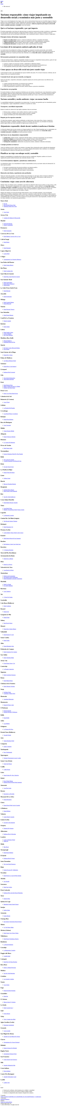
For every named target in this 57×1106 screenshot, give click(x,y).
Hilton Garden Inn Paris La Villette (12, 386)
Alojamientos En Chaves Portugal (11, 1042)
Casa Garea (6, 212)
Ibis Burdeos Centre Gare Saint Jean (12, 544)
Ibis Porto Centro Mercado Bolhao (12, 348)
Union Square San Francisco (10, 1059)
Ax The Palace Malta (9, 927)
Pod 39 (5, 203)
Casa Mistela (7, 723)
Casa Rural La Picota (9, 570)
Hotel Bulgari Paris (8, 385)
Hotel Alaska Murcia (8, 265)
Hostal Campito (7, 321)
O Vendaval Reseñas (8, 550)
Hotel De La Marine (8, 558)
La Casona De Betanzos (9, 442)
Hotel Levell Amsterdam (9, 576)
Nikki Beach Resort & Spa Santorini (12, 538)
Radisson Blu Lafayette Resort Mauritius (13, 893)
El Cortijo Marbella (8, 585)
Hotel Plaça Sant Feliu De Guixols (12, 276)
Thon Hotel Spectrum (9, 379)
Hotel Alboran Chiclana (9, 686)
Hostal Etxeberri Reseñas (9, 990)
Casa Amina (6, 984)
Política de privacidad (24, 1096)
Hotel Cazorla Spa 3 (8, 1007)
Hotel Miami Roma (8, 680)
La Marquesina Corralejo (9, 950)
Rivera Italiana (7, 1071)
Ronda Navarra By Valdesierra (11, 870)
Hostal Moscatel (7, 303)
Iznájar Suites (7, 910)
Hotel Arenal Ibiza (8, 282)
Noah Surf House (8, 763)
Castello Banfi (7, 956)
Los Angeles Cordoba (9, 979)
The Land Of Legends (9, 459)
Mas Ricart (6, 847)
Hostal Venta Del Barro (9, 472)
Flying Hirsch (7, 1013)
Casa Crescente (7, 425)
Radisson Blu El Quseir (9, 858)
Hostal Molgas (7, 811)
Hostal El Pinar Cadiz (9, 705)
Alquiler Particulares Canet (10, 1076)
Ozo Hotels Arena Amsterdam (11, 577)
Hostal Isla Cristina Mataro (10, 629)
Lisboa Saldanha (7, 333)
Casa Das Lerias (7, 788)
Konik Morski (7, 916)
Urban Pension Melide (9, 431)
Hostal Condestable (8, 225)
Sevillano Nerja (7, 692)
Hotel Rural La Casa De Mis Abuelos (12, 875)
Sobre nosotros (4, 1096)
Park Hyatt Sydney (8, 623)
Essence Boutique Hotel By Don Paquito (13, 454)
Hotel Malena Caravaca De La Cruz (12, 236)
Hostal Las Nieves (8, 564)
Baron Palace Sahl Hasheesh (10, 491)
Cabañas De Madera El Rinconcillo (12, 218)
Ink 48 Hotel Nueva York (9, 205)
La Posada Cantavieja (9, 669)
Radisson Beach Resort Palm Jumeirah (13, 782)
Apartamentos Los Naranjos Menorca (12, 259)
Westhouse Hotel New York (10, 206)
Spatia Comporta (7, 746)
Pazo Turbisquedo (8, 752)
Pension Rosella (7, 710)
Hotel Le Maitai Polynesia (10, 967)
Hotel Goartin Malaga (9, 302)
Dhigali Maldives (8, 340)
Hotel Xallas (6, 640)
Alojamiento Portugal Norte (10, 1053)
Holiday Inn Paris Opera (9, 387)
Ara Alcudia (6, 881)
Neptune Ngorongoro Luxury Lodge (12, 758)
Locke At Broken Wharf (9, 839)
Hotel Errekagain (8, 296)
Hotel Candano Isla (8, 271)
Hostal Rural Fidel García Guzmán (12, 805)
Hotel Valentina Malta (9, 657)
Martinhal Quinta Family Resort (11, 904)
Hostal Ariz (6, 611)
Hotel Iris (6, 996)
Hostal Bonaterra (8, 799)
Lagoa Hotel (6, 253)
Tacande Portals (7, 735)
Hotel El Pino (7, 898)
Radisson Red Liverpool (9, 372)
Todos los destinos (5, 1102)
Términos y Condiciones (35, 1096)
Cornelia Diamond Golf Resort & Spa (12, 461)
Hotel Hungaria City (8, 527)
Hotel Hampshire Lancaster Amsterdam (13, 578)
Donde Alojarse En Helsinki (10, 1048)
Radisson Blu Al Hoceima (10, 834)
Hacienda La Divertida (9, 794)
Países (10, 1102)
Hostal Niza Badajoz (8, 419)
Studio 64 (6, 841)
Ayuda (9, 1096)
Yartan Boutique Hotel (9, 740)
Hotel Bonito (7, 285)
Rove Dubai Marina (8, 781)
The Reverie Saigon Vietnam (10, 521)
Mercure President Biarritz (10, 484)
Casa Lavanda (7, 1030)
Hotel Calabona (7, 606)
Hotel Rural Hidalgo (8, 852)
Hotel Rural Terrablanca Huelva (11, 939)
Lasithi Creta (7, 1082)
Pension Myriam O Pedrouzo (10, 712)
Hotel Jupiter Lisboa (8, 332)
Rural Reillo (6, 717)
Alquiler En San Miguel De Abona (12, 1036)
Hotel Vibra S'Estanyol (9, 283)
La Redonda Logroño (9, 515)
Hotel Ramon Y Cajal (9, 634)
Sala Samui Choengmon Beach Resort (13, 921)
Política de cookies (15, 1096)
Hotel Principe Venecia (9, 309)
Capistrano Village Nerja (9, 693)
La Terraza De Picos (8, 729)
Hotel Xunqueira (7, 230)
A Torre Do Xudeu (8, 597)
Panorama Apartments (9, 1025)
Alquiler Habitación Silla (9, 1065)
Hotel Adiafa (7, 326)
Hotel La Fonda (7, 584)
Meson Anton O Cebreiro (10, 1002)
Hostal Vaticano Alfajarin (9, 436)
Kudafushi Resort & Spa (9, 342)
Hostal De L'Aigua (8, 355)
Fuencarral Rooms (8, 223)
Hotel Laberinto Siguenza (10, 675)
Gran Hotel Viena (8, 508)
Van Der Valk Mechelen (9, 973)
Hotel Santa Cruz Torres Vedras (11, 933)
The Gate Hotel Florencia (10, 864)
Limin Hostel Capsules (9, 817)
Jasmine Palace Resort (9, 489)
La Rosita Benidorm (8, 944)
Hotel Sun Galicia (8, 887)
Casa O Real (7, 402)
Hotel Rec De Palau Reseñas (10, 962)
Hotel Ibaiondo (7, 248)
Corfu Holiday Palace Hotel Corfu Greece (13, 532)
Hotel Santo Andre (8, 448)
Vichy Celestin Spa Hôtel (9, 1019)
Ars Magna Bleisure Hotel (10, 360)
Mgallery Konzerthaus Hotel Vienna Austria (14, 509)
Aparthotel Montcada (9, 699)
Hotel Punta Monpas (8, 315)
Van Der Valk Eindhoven (9, 497)
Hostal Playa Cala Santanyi (10, 366)
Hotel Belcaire (7, 291)
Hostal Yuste (6, 617)
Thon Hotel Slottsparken (9, 378)
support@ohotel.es (5, 1099)
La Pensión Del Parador (9, 408)
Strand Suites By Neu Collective (11, 775)
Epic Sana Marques (8, 335)
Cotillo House (7, 769)
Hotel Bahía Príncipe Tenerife (11, 502)
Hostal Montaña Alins (9, 646)
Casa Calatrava (7, 591)
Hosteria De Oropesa (8, 828)
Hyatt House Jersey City (9, 663)
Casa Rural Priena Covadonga (11, 413)
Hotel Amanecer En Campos (10, 652)
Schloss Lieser (7, 478)
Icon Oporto (6, 349)
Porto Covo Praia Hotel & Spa (11, 393)
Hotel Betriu (6, 242)
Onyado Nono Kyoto (9, 466)
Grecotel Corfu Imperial (9, 822)
